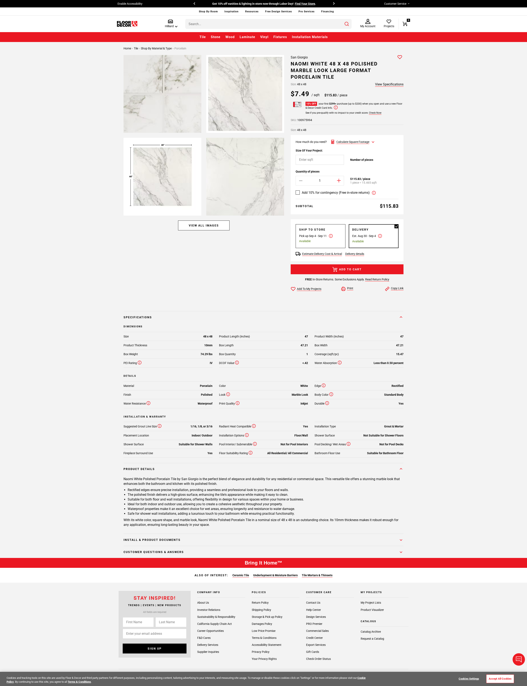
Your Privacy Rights (264, 658)
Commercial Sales (317, 630)
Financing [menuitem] (327, 11)
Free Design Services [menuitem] (278, 11)
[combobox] (268, 24)
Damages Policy (262, 623)
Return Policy (260, 602)
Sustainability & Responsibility (216, 616)
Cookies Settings (469, 678)
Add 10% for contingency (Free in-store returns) (336, 193)
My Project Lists (371, 602)
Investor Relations (208, 609)
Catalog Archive (371, 631)
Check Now (375, 112)
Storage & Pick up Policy (267, 616)
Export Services (316, 644)
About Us (203, 602)
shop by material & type (156, 48)
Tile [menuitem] (202, 37)
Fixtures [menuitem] (280, 37)
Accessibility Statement (266, 644)
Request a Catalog (372, 638)
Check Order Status (318, 658)
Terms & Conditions (264, 637)
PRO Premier (314, 623)
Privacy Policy (260, 651)
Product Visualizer (372, 609)
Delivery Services (207, 644)
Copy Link (397, 288)
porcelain (180, 48)
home (128, 48)
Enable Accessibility (130, 3)
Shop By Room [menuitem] (208, 11)
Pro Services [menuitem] (306, 11)
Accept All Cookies (500, 678)
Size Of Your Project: (309, 150)
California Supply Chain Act (214, 623)
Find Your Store (305, 3)
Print (350, 288)
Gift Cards (312, 651)
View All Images (204, 225)
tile (136, 48)
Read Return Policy (377, 279)
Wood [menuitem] (230, 37)
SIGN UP (155, 648)
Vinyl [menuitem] (264, 37)
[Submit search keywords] (347, 24)
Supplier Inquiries (208, 651)
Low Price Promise (263, 630)
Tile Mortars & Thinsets (317, 575)
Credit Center (314, 637)
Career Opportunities (210, 630)
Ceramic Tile (240, 575)
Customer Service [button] (395, 3)
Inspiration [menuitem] (231, 11)
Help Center (313, 609)
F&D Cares (204, 637)
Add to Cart (350, 269)
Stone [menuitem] (215, 37)
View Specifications (389, 84)
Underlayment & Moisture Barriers (275, 575)
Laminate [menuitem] (247, 37)
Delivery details (354, 254)
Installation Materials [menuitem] (310, 37)
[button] (170, 24)
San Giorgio (299, 57)
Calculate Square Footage (352, 142)
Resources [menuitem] (252, 11)
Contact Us (313, 602)
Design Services (316, 616)
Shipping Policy (261, 609)
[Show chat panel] (519, 659)
